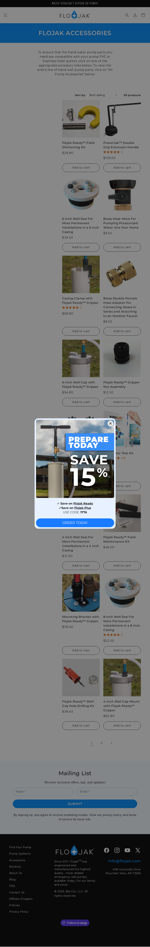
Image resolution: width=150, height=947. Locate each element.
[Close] (110, 423)
